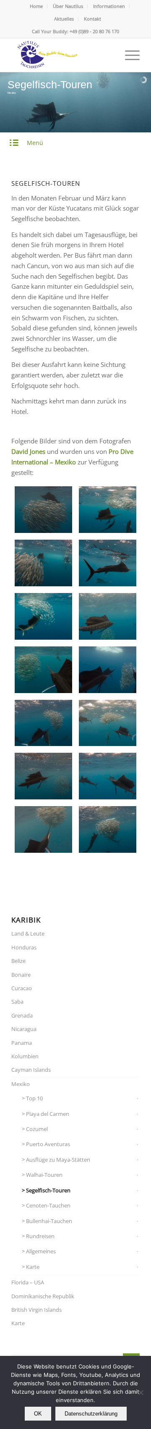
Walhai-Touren (44, 1175)
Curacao (21, 988)
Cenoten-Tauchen (48, 1205)
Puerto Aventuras (48, 1144)
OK (38, 1414)
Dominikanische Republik (42, 1296)
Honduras (23, 947)
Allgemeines (41, 1251)
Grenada (22, 1015)
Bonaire (21, 974)
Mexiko (20, 1084)
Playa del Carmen (47, 1114)
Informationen (109, 6)
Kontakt (92, 19)
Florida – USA (27, 1282)
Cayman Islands (31, 1069)
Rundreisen (40, 1236)
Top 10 (34, 1098)
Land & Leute (27, 933)
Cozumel (37, 1129)
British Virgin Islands (36, 1309)
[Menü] (128, 55)
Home (36, 6)
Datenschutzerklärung (91, 1414)
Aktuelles (64, 19)
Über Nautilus (68, 6)
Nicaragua (23, 1029)
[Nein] (140, 1392)
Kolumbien (25, 1056)
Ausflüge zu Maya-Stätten (58, 1159)
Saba (17, 1001)
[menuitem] (36, 6)
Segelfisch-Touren (48, 1190)
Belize (18, 961)
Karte (32, 1267)
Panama (21, 1043)
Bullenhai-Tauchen (49, 1221)
